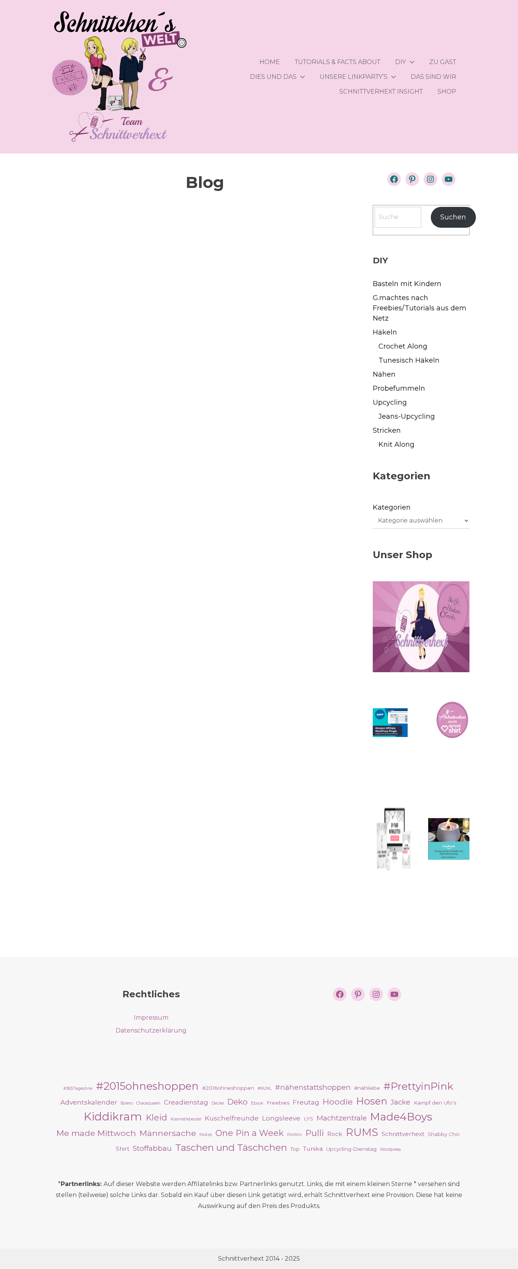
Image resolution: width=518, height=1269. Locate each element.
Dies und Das (273, 76)
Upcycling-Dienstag (351, 1149)
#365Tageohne (78, 1088)
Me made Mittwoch (96, 1133)
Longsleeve (281, 1118)
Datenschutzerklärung (151, 1030)
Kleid (156, 1117)
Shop (447, 91)
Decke (218, 1103)
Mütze (205, 1134)
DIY (400, 62)
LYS (308, 1119)
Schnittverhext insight (381, 91)
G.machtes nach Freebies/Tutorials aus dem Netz (419, 308)
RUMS (362, 1132)
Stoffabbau (152, 1148)
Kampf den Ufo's (435, 1103)
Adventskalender (88, 1102)
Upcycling (390, 402)
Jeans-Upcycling (406, 416)
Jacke (400, 1102)
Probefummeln (399, 388)
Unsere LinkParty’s (354, 76)
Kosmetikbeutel (186, 1119)
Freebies (278, 1103)
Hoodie (338, 1101)
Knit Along (396, 444)
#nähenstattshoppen (313, 1087)
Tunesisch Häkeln (409, 360)
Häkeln (385, 332)
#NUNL (264, 1088)
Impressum (151, 1017)
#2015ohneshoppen (147, 1086)
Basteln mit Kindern (407, 284)
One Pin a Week (249, 1133)
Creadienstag (186, 1102)
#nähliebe (367, 1088)
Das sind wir (433, 76)
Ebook (257, 1103)
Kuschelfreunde (232, 1118)
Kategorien (392, 507)
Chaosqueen (148, 1103)
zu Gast (442, 62)
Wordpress (390, 1149)
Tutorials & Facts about (337, 62)
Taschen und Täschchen (231, 1147)
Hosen (371, 1101)
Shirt (122, 1148)
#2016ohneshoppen (228, 1088)
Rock (334, 1134)
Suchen (453, 217)
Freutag (306, 1102)
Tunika (313, 1148)
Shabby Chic (444, 1134)
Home (269, 62)
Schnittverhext (402, 1134)
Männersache (168, 1133)
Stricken (387, 430)
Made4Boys (401, 1116)
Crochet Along (402, 346)
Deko (237, 1101)
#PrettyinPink (418, 1086)
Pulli (314, 1133)
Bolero (127, 1103)
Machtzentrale (342, 1118)
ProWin (294, 1134)
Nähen (384, 374)
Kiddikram (113, 1116)
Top (295, 1149)
